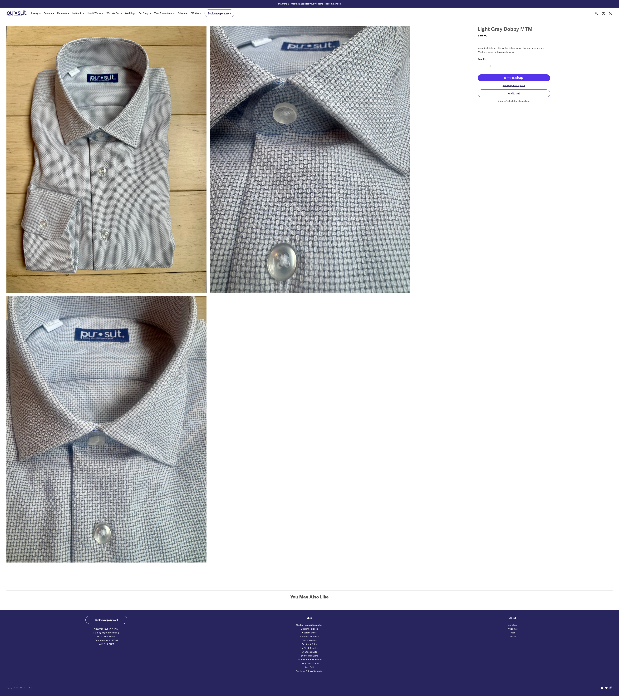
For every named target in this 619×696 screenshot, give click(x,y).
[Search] (596, 13)
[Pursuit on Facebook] (602, 688)
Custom (48, 13)
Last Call (309, 667)
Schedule (182, 13)
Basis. (31, 688)
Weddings (130, 13)
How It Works (94, 13)
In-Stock (76, 13)
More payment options (514, 85)
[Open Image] (106, 159)
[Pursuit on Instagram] (611, 688)
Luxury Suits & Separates (309, 659)
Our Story (143, 13)
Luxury (34, 13)
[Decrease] (481, 66)
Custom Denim (309, 640)
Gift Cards (196, 13)
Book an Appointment (219, 13)
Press (512, 632)
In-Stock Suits (309, 644)
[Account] (603, 13)
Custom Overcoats (309, 636)
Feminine (62, 13)
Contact (512, 636)
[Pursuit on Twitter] (606, 688)
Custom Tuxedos (309, 628)
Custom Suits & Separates (309, 624)
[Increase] (491, 66)
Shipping (502, 100)
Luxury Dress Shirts (309, 663)
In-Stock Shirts (309, 651)
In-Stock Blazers (309, 655)
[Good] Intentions (163, 13)
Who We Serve (114, 13)
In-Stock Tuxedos (309, 648)
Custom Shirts (309, 632)
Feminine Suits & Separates (309, 671)
